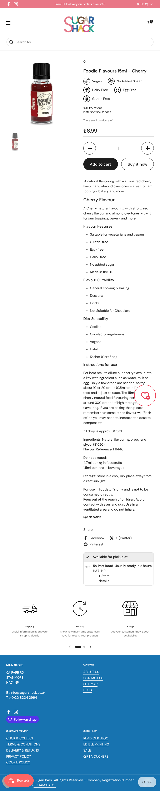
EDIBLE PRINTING (96, 744)
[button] (149, 23)
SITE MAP (90, 684)
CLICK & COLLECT (20, 738)
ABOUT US (91, 672)
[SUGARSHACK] (79, 23)
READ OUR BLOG (95, 738)
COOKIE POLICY (18, 762)
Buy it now (137, 164)
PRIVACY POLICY (18, 756)
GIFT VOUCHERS (95, 756)
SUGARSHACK (44, 785)
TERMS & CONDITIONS (23, 744)
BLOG (87, 690)
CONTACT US (93, 678)
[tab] (104, 578)
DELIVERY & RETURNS (22, 750)
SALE (87, 750)
